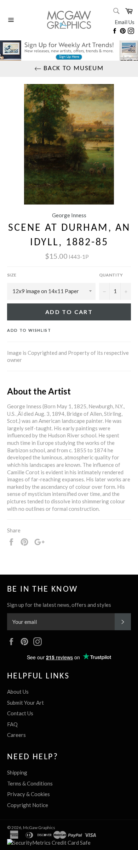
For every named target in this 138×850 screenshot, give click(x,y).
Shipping (17, 772)
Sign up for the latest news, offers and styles (59, 605)
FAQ (12, 724)
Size (11, 275)
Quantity (111, 275)
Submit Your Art (25, 702)
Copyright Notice (27, 805)
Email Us (124, 22)
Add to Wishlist (29, 330)
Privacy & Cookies (28, 794)
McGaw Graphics (39, 827)
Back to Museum (72, 68)
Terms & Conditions (30, 783)
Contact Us (20, 713)
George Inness (69, 215)
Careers (16, 735)
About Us (18, 691)
